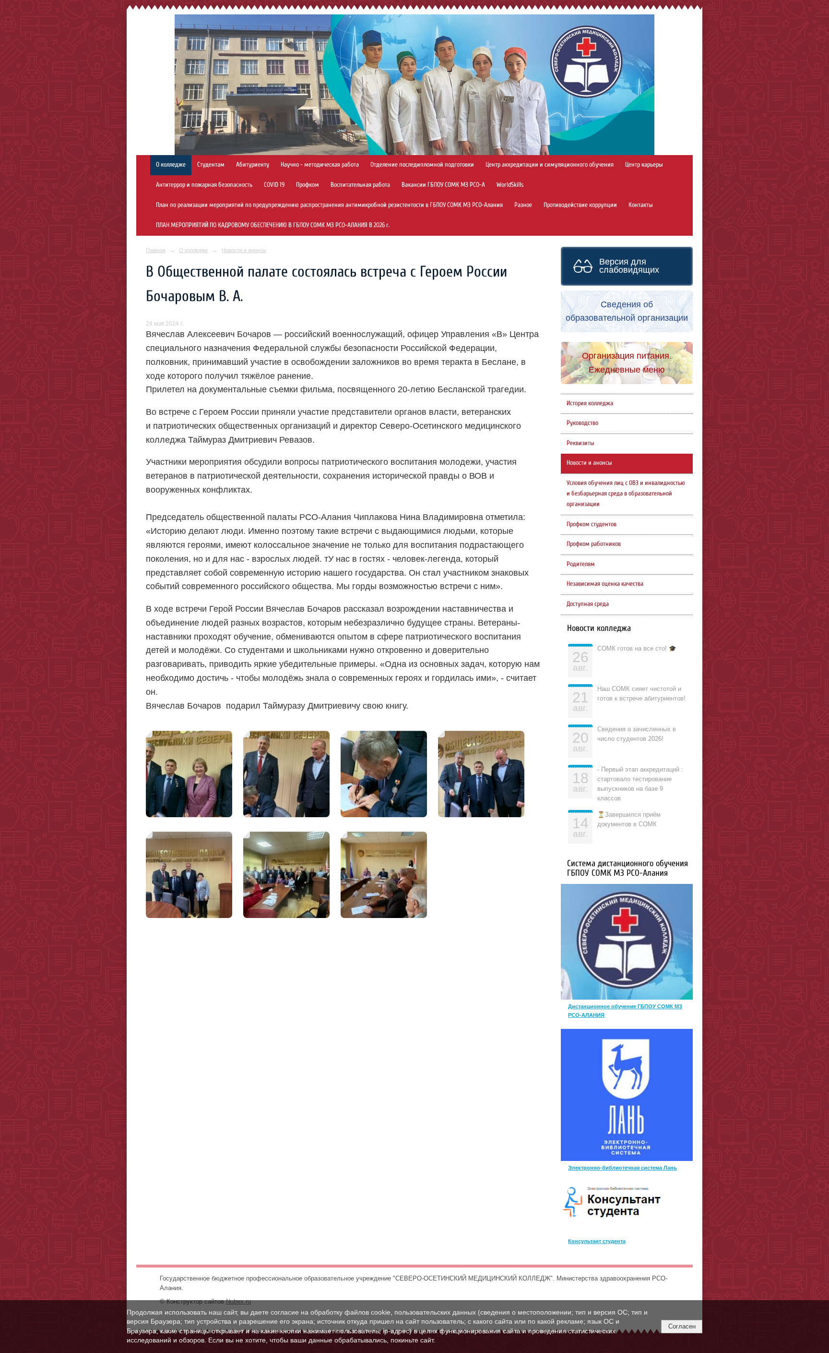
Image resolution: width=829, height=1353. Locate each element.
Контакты (640, 205)
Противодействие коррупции (580, 205)
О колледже (171, 165)
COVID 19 (274, 185)
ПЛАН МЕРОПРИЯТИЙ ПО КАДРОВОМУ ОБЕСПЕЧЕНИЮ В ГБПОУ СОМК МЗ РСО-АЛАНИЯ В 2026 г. (273, 225)
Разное (523, 205)
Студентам (211, 165)
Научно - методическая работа (320, 165)
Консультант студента (597, 1241)
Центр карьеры (644, 165)
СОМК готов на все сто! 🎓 (636, 648)
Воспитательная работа (360, 185)
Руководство (582, 423)
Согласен (682, 1326)
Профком (307, 185)
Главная (156, 250)
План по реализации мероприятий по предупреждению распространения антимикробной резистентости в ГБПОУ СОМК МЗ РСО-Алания (329, 205)
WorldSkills (510, 185)
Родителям (581, 564)
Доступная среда (588, 604)
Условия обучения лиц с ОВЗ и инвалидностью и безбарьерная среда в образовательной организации (626, 493)
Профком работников (594, 544)
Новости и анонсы (244, 250)
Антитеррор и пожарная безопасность (204, 185)
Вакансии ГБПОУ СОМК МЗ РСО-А (443, 185)
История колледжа (590, 403)
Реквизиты (580, 443)
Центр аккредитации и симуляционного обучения (550, 165)
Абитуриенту (252, 165)
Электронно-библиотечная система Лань (622, 1168)
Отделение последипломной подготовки (422, 165)
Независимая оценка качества (605, 584)
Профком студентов (591, 524)
